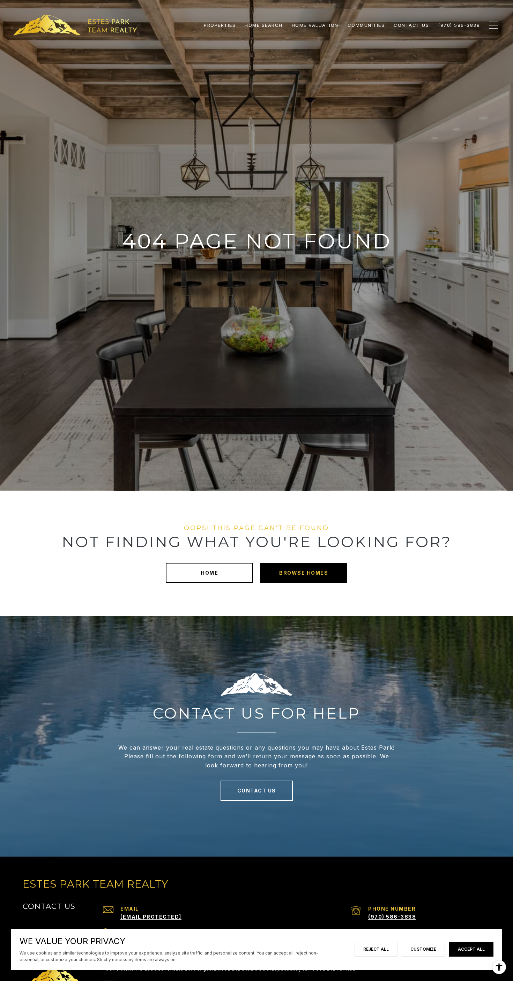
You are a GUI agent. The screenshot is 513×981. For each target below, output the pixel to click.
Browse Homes (303, 573)
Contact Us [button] (256, 791)
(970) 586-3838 (392, 917)
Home (209, 573)
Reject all (376, 949)
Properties (220, 25)
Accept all (471, 949)
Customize (423, 949)
